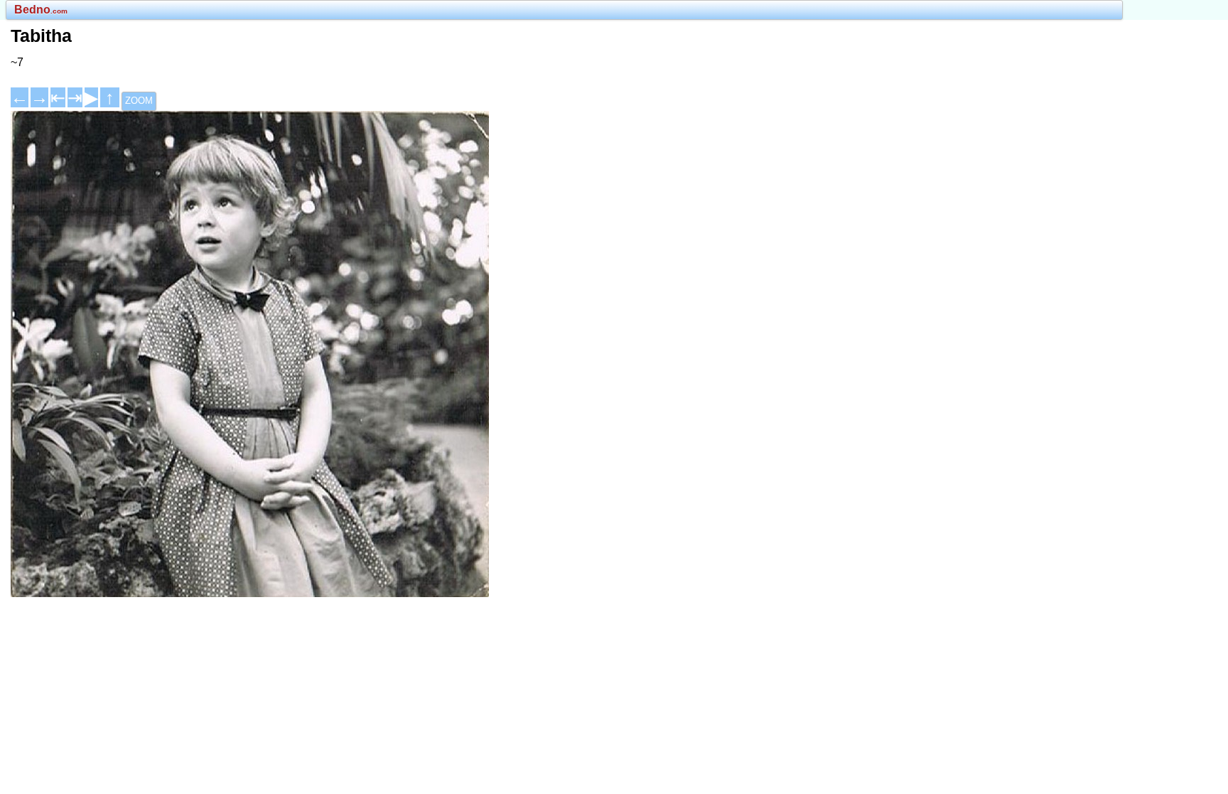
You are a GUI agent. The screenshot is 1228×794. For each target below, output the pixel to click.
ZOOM (139, 100)
